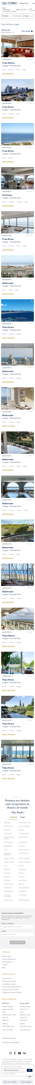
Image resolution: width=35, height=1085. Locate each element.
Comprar (3, 8)
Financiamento (6, 978)
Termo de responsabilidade (10, 1042)
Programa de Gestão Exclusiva (12, 992)
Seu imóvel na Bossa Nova (10, 989)
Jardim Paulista (9, 862)
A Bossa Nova (6, 956)
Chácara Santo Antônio (9, 838)
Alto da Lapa (8, 826)
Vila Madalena (8, 891)
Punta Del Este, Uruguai (9, 11)
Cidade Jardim (23, 837)
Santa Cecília (8, 884)
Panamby (7, 873)
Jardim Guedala (9, 858)
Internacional (6, 9)
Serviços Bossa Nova (9, 959)
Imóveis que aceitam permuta (11, 987)
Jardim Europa (24, 853)
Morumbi (7, 869)
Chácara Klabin (24, 833)
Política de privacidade (9, 1038)
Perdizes (7, 877)
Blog (3, 967)
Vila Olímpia (23, 895)
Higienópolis (8, 846)
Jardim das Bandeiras (7, 854)
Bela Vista (7, 830)
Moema (21, 866)
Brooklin (21, 830)
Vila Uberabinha (24, 900)
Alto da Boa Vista (25, 822)
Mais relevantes (6, 32)
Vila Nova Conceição (7, 895)
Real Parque (23, 880)
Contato (4, 964)
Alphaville (7, 822)
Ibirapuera (22, 846)
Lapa (5, 866)
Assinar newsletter (17, 942)
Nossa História (7, 962)
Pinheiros (22, 877)
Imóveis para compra (9, 984)
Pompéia (7, 880)
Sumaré (21, 884)
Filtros (27, 16)
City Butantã (23, 842)
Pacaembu (22, 869)
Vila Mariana (23, 891)
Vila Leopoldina (24, 887)
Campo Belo (8, 833)
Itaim (5, 849)
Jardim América (24, 849)
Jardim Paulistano (25, 862)
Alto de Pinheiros (24, 826)
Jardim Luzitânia (24, 858)
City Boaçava (8, 842)
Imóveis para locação (9, 981)
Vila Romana (8, 900)
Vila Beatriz (7, 887)
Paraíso (21, 873)
